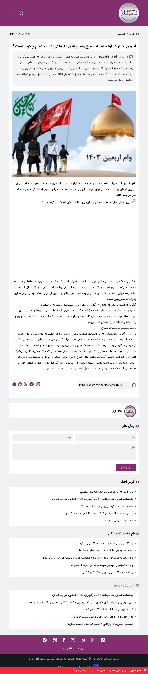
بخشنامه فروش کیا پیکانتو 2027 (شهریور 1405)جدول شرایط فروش (92, 499)
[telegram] (31, 384)
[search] (21, 13)
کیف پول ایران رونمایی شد (117, 521)
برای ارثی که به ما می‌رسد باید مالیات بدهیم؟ (106, 492)
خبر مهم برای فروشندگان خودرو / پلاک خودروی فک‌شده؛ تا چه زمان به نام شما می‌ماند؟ (80, 602)
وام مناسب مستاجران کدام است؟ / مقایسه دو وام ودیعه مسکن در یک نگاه (88, 558)
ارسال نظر (125, 467)
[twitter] (25, 384)
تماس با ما (68, 648)
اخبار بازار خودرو (124, 585)
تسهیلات (112, 316)
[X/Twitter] (73, 640)
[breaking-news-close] (145, 670)
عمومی (121, 34)
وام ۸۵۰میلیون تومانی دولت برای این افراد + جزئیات (102, 565)
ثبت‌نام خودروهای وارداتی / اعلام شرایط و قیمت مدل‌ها (100, 624)
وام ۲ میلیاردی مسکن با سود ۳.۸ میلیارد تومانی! (104, 543)
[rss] (103, 640)
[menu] (13, 13)
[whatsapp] (14, 384)
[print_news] (38, 385)
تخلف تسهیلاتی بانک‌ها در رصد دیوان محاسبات (105, 550)
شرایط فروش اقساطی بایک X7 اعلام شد (109, 609)
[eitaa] (55, 640)
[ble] (45, 640)
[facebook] (20, 384)
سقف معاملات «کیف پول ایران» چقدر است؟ (107, 506)
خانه (132, 34)
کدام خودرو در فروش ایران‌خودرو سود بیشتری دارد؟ (102, 617)
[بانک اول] (129, 13)
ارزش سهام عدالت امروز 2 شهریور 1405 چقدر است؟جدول (98, 513)
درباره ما (81, 648)
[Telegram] (83, 640)
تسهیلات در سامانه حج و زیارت (117, 311)
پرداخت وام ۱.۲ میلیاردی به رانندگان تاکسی (107, 572)
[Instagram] (93, 640)
